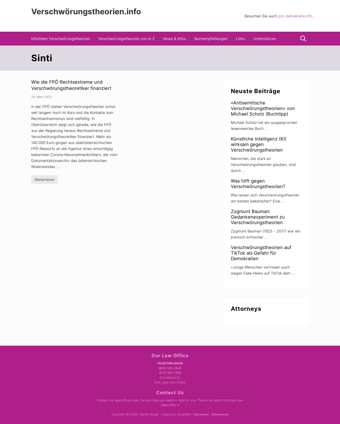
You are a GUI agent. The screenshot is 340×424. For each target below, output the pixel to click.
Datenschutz (220, 414)
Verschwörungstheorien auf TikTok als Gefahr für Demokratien (261, 253)
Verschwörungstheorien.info (86, 11)
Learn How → (170, 405)
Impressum (201, 414)
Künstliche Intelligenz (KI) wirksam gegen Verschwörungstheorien (258, 144)
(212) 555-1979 (170, 373)
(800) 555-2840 (170, 368)
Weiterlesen (44, 180)
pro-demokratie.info (295, 16)
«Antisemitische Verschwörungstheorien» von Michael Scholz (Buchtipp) (263, 108)
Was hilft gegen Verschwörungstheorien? (258, 183)
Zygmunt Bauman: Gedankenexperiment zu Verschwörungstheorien (258, 217)
